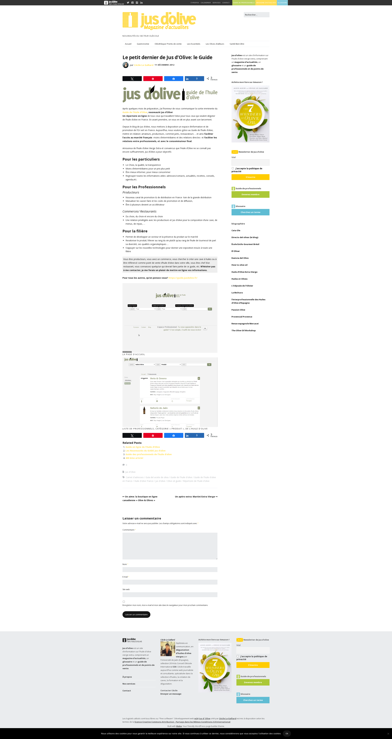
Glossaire (282, 3)
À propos (127, 676)
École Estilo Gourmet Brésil (245, 244)
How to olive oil (239, 264)
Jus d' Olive (204, 718)
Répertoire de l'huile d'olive (196, 480)
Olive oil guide (174, 480)
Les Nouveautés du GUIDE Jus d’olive (146, 450)
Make (179, 726)
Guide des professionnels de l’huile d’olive (149, 454)
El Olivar (236, 251)
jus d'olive (160, 480)
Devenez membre (250, 194)
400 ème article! (134, 458)
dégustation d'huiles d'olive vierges (183, 653)
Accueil (128, 43)
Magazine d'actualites (266, 3)
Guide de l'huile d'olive (181, 477)
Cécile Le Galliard (143, 64)
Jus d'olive (237, 55)
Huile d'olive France (143, 480)
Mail (234, 157)
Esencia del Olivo (240, 258)
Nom (125, 564)
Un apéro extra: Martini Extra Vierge (195, 496)
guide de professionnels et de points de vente (248, 69)
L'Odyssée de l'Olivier (242, 285)
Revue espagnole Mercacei (245, 323)
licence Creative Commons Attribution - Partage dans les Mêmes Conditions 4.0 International (182, 721)
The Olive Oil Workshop (244, 330)
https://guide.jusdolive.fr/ (183, 277)
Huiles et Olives (239, 278)
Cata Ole (236, 230)
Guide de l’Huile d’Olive (135, 112)
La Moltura (237, 292)
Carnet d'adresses (135, 477)
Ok (287, 733)
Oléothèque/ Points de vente (168, 43)
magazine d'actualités (245, 62)
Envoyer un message (170, 693)
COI (174, 666)
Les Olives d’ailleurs (215, 43)
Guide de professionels (243, 3)
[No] (388, 733)
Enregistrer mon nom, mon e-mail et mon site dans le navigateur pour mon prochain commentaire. (165, 605)
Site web (126, 589)
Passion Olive (238, 309)
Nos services (129, 683)
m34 (196, 718)
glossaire (236, 65)
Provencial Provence (242, 316)
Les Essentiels (193, 43)
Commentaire (129, 530)
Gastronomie (143, 43)
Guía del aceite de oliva (157, 477)
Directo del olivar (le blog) (245, 237)
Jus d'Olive (130, 471)
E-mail (126, 577)
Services (217, 3)
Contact (127, 690)
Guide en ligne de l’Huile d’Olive (143, 446)
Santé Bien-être (237, 43)
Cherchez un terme (250, 212)
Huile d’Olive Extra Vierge (244, 272)
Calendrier (206, 3)
